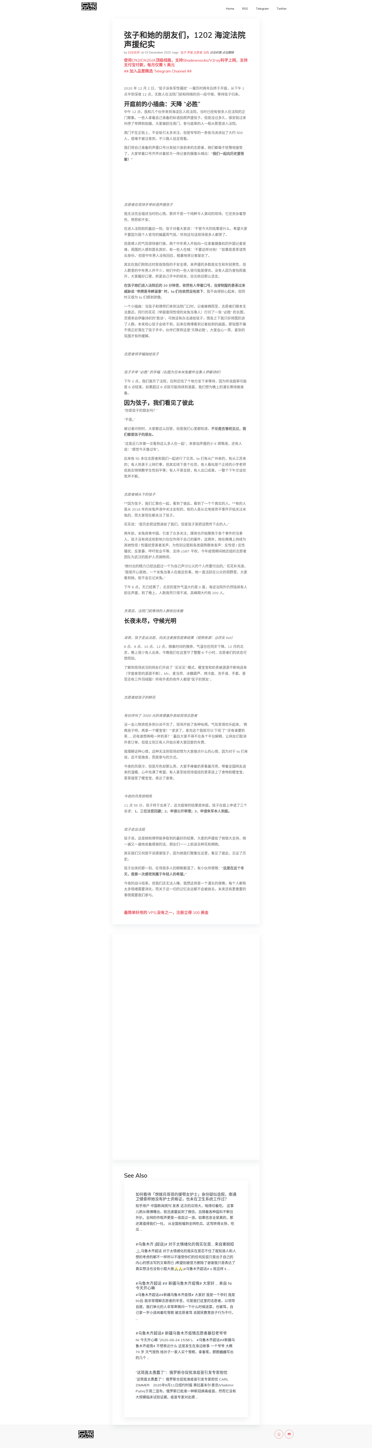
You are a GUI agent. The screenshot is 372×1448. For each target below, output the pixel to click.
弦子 (183, 52)
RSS (245, 8)
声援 (190, 52)
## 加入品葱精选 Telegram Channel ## (158, 71)
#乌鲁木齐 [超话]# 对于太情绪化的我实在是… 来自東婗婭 (185, 1244)
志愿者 (198, 52)
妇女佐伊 (134, 52)
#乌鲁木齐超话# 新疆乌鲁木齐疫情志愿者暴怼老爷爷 (181, 1333)
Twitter (281, 8)
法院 (206, 52)
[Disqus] (186, 998)
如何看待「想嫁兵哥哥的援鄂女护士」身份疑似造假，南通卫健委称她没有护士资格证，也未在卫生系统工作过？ (186, 1196)
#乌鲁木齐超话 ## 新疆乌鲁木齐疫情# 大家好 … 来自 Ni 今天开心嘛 (184, 1285)
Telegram (262, 8)
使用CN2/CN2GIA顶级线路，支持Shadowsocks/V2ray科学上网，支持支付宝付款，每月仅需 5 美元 (186, 62)
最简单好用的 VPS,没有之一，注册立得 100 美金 (166, 912)
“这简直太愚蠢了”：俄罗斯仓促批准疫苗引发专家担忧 (181, 1372)
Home (230, 8)
